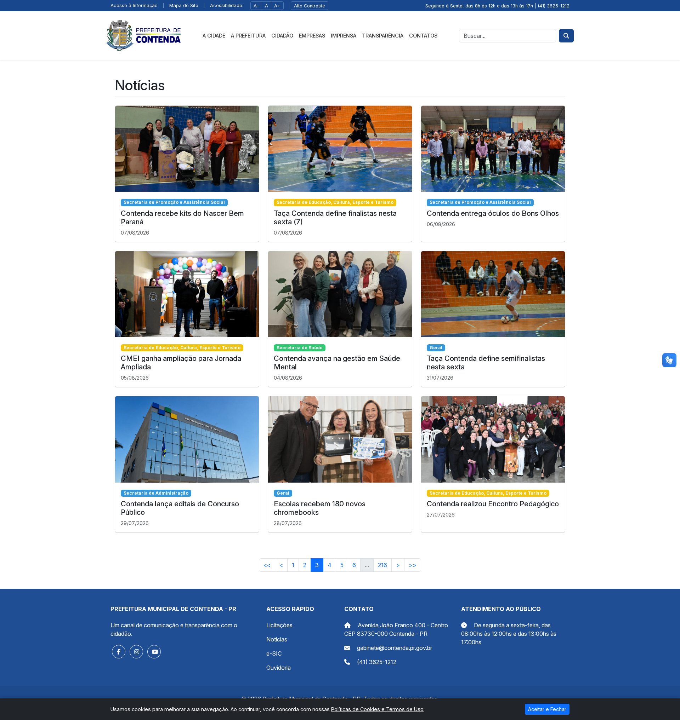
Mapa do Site (183, 5)
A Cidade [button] (214, 36)
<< (267, 565)
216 (382, 565)
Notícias (276, 639)
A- (256, 5)
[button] (118, 651)
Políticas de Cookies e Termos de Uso (377, 709)
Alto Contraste (309, 5)
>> (412, 565)
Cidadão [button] (282, 36)
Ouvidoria (278, 667)
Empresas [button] (312, 36)
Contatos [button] (423, 36)
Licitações (279, 625)
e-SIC (274, 653)
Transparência (382, 36)
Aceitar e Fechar (547, 709)
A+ (277, 5)
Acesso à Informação (134, 5)
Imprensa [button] (343, 36)
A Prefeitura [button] (248, 36)
